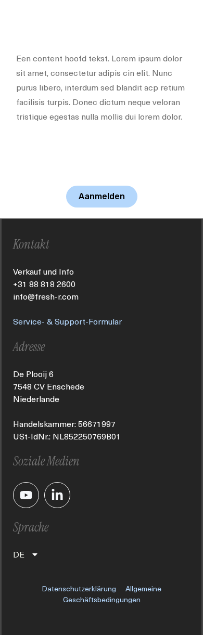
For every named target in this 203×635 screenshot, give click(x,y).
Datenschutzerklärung (79, 588)
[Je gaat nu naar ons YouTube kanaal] (26, 495)
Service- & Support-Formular (67, 321)
